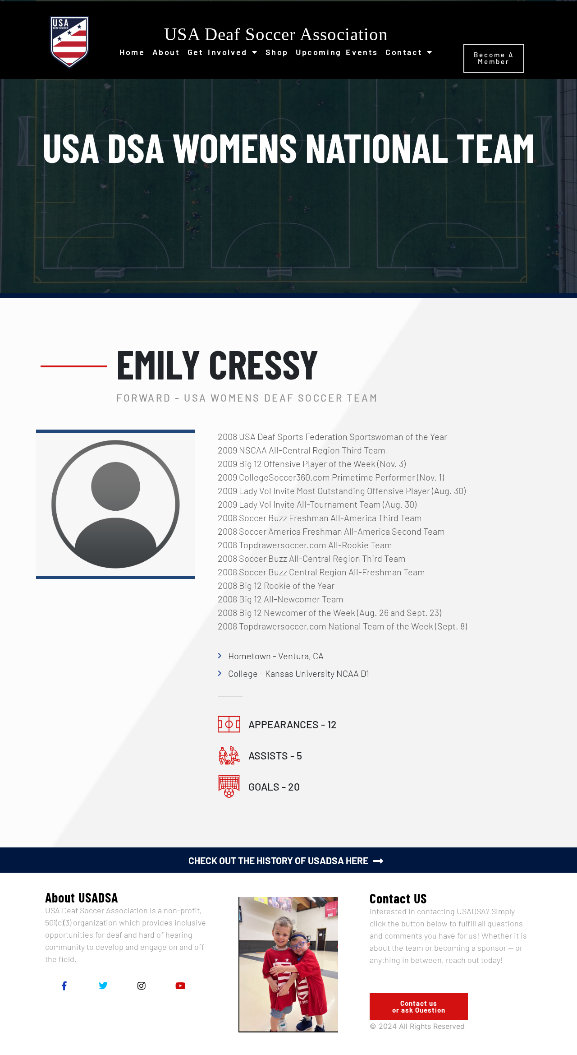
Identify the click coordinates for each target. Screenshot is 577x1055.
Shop (277, 52)
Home (132, 52)
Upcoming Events (337, 52)
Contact (403, 52)
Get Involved (217, 52)
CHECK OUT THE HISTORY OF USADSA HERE (278, 860)
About (166, 52)
